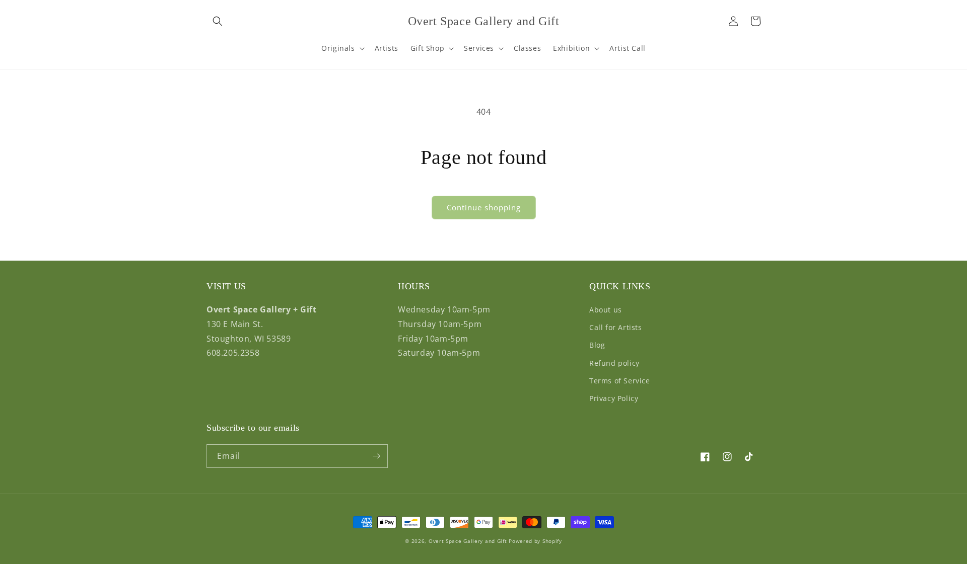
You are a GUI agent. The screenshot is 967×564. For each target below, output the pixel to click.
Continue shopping (484, 207)
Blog (597, 345)
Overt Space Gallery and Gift (468, 540)
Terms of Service (619, 380)
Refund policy (614, 363)
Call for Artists (615, 327)
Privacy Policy (613, 398)
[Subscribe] (376, 456)
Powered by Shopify (535, 540)
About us (605, 309)
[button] (217, 21)
